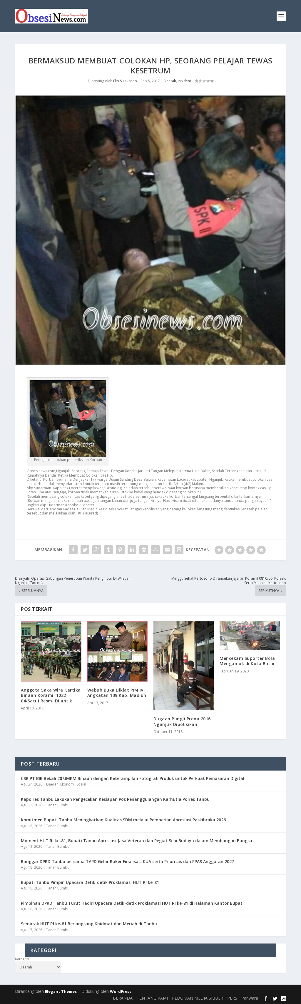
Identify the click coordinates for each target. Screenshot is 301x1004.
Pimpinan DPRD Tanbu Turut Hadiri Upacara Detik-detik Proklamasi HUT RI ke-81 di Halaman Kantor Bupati (132, 903)
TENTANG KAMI (152, 998)
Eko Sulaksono (125, 80)
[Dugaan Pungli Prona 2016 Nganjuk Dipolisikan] (183, 666)
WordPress (120, 991)
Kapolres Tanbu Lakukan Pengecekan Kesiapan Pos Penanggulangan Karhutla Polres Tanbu (115, 799)
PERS (232, 998)
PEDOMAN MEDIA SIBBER (197, 998)
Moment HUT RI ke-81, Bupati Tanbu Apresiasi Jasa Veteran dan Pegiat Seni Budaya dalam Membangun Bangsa (136, 840)
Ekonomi (67, 784)
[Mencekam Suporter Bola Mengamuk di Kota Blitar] (250, 635)
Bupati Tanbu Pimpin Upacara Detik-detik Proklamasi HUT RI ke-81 (90, 882)
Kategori (22, 959)
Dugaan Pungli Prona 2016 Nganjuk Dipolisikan (182, 721)
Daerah (170, 80)
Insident (184, 80)
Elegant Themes (61, 991)
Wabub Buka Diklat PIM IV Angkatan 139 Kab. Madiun (116, 692)
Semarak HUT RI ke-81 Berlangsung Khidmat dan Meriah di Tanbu (89, 923)
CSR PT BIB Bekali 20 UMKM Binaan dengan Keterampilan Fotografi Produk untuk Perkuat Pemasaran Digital (132, 778)
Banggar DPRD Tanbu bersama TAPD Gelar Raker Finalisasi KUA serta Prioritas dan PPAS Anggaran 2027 (127, 861)
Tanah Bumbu (57, 805)
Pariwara (249, 998)
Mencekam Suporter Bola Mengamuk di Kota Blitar (247, 660)
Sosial (81, 784)
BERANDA (123, 998)
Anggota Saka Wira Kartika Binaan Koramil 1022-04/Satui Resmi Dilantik (51, 695)
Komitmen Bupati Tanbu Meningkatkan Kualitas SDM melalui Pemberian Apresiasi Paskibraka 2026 (123, 820)
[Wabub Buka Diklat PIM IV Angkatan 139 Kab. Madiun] (117, 651)
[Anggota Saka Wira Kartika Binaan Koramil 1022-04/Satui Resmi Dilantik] (51, 651)
